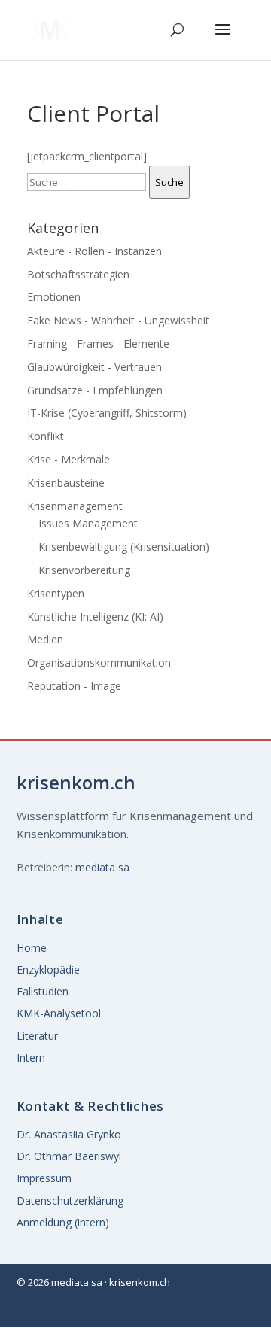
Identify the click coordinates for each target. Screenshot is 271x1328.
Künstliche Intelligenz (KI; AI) (95, 616)
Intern (31, 1057)
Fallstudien (43, 991)
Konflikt (45, 436)
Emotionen (54, 297)
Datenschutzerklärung (70, 1200)
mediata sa (102, 867)
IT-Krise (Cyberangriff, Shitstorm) (107, 413)
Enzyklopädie (48, 969)
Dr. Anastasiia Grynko (69, 1134)
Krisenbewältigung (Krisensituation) (123, 546)
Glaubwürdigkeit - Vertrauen (94, 367)
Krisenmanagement (75, 506)
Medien (45, 639)
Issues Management (88, 523)
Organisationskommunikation (99, 662)
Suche (169, 182)
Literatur (37, 1036)
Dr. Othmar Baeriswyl (69, 1156)
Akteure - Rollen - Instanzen (94, 251)
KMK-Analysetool (59, 1013)
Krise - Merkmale (68, 459)
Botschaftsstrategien (78, 274)
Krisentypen (55, 593)
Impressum (44, 1178)
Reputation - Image (74, 686)
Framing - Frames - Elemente (98, 343)
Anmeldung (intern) (63, 1222)
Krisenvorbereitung (84, 570)
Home (32, 948)
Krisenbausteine (66, 483)
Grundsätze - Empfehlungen (95, 390)
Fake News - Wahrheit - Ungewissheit (118, 320)
